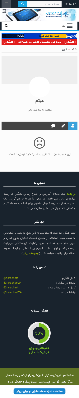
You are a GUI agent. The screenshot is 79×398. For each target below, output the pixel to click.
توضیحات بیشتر (30, 254)
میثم (39, 100)
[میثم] (39, 87)
